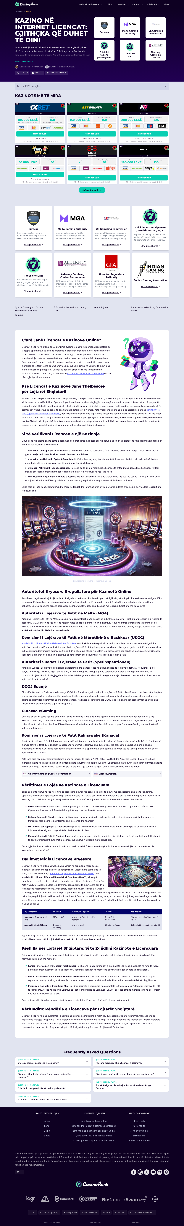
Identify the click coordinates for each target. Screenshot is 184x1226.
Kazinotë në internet (89, 4)
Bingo (47, 1120)
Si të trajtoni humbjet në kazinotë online (93, 1140)
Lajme (166, 4)
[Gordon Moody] (88, 1199)
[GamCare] (64, 1199)
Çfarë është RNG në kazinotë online (94, 1135)
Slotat (47, 1135)
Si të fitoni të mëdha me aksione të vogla (94, 1130)
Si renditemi (139, 1135)
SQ (18, 1172)
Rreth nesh (139, 1120)
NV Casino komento (144, 138)
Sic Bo (47, 1130)
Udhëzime (151, 4)
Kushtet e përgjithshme (52, 1222)
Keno (46, 1125)
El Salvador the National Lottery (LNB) (70, 309)
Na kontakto (139, 1125)
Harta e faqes (135, 1222)
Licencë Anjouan (101, 307)
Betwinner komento (92, 138)
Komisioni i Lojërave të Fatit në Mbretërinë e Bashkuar (49, 643)
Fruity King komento (40, 179)
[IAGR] (30, 1199)
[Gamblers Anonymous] (45, 1199)
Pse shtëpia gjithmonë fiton (94, 1120)
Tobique (19, 314)
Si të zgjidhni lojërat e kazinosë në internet (94, 1125)
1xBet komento (40, 138)
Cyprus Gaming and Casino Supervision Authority (29, 309)
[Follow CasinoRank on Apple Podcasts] (166, 1172)
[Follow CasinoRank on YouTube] (153, 1172)
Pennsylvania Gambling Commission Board (150, 309)
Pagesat (136, 4)
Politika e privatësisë (139, 1140)
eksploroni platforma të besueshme (85, 373)
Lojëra (109, 4)
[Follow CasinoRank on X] (146, 1172)
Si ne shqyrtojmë (139, 1130)
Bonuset (122, 4)
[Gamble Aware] (124, 1199)
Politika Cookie (95, 1222)
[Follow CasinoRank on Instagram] (140, 1172)
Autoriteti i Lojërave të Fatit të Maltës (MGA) (72, 873)
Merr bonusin (40, 134)
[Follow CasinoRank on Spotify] (159, 1172)
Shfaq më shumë (90, 190)
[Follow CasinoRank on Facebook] (133, 1172)
